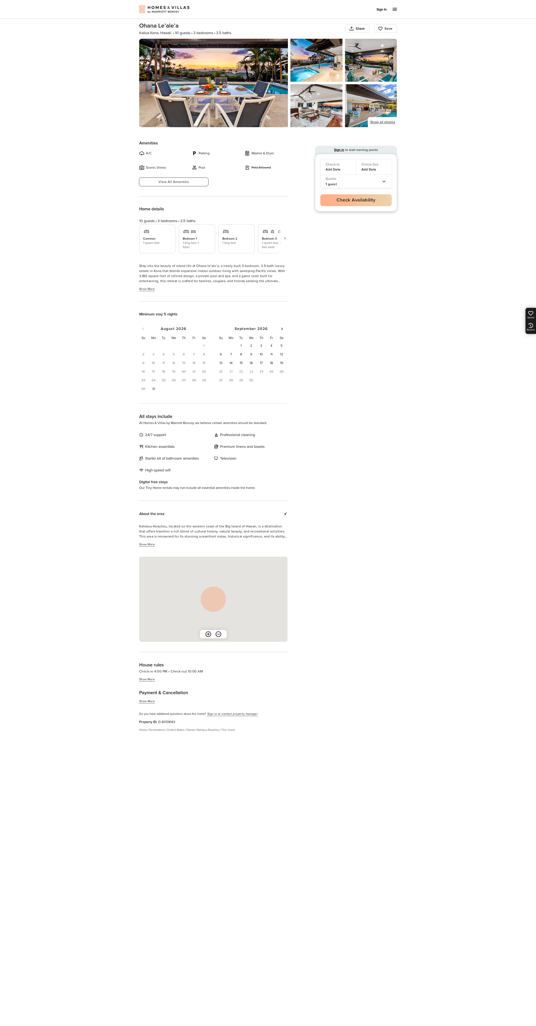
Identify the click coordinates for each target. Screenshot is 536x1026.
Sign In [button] (382, 9)
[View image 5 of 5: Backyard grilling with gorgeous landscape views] (371, 105)
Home (143, 730)
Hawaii (190, 730)
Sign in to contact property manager (232, 714)
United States (175, 730)
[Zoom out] (218, 634)
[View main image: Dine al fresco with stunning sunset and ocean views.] (213, 83)
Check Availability (356, 200)
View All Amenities (174, 182)
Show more (147, 289)
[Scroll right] (284, 238)
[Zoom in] (208, 634)
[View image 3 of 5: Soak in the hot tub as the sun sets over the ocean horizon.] (371, 60)
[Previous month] (143, 329)
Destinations (157, 730)
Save (389, 29)
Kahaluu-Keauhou (208, 730)
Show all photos (382, 122)
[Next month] (282, 329)
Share (360, 29)
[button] (153, 389)
